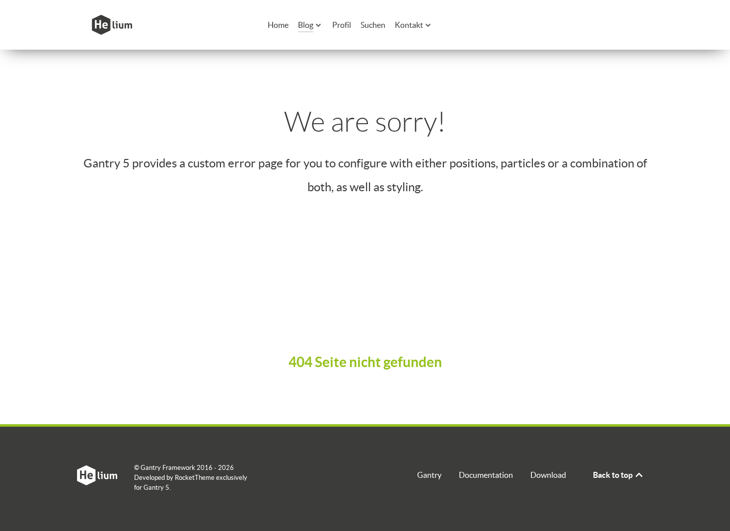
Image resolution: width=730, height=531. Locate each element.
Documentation (486, 474)
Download (548, 474)
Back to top (613, 474)
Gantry (429, 474)
